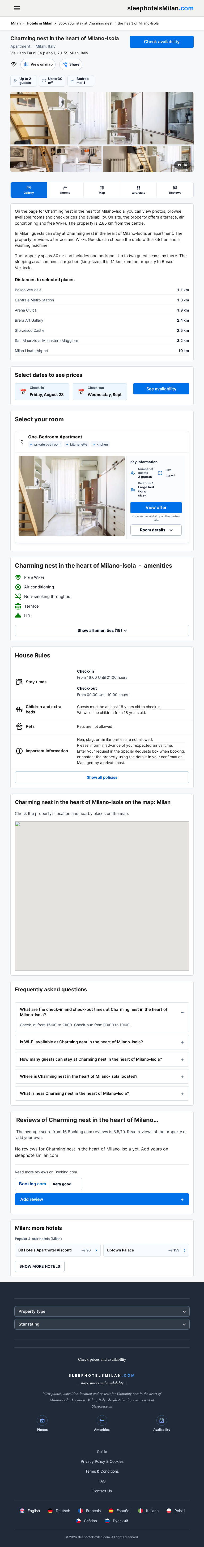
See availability (161, 388)
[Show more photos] (102, 118)
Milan (16, 23)
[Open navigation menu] (17, 8)
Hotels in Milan (39, 23)
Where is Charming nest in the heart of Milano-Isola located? (78, 1076)
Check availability (162, 41)
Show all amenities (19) (100, 630)
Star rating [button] (29, 1324)
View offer (156, 507)
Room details (152, 529)
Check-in (37, 388)
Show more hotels (39, 1266)
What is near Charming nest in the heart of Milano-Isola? (74, 1093)
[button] (38, 64)
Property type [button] (32, 1311)
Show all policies (102, 777)
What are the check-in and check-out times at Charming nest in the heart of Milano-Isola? (93, 1012)
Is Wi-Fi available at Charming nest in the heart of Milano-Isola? (81, 1041)
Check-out (96, 388)
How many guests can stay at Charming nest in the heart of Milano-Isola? (91, 1059)
